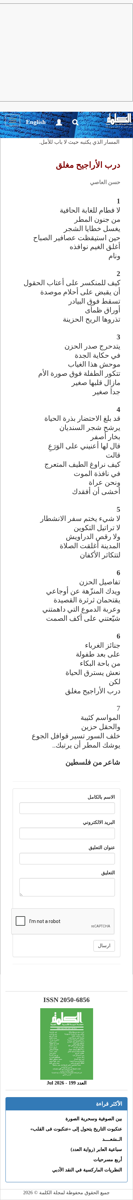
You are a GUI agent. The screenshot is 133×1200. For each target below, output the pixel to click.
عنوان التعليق (102, 847)
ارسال (104, 945)
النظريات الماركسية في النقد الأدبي (87, 1169)
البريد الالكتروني (99, 822)
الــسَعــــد (112, 1139)
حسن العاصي (105, 182)
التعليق (108, 872)
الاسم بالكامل (101, 797)
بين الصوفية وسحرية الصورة (93, 1118)
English (36, 122)
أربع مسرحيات (107, 1159)
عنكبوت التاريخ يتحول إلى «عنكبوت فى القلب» (76, 1129)
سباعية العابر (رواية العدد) (96, 1149)
